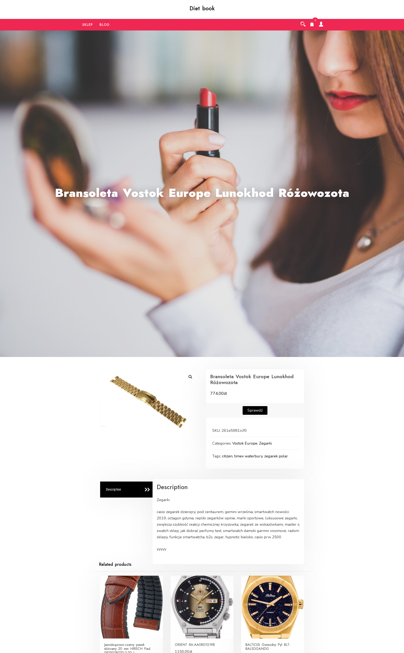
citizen (227, 456)
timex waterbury (248, 456)
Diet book (202, 8)
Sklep (87, 24)
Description (113, 489)
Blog (105, 24)
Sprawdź (255, 410)
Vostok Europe (244, 443)
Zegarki (265, 443)
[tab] (127, 490)
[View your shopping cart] (312, 24)
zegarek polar (276, 456)
